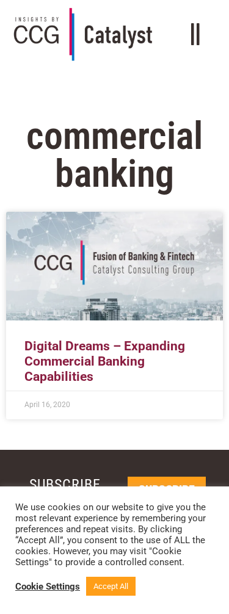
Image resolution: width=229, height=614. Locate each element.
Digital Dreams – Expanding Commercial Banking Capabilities (104, 361)
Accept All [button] (110, 586)
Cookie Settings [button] (47, 586)
